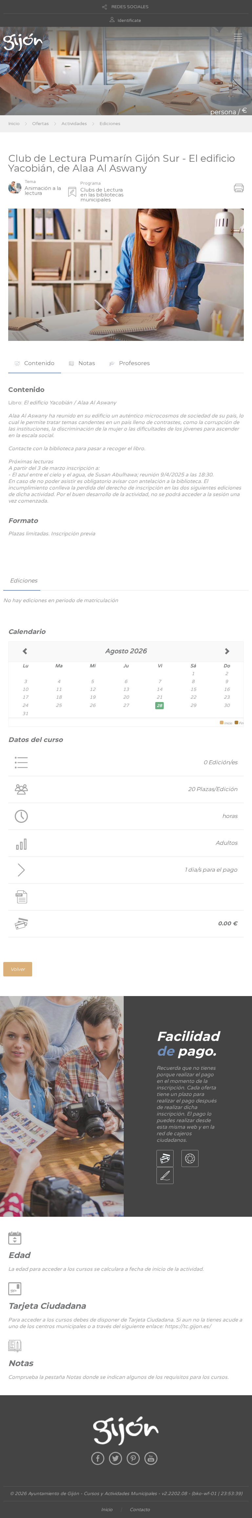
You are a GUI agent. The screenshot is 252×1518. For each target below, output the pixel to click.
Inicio (14, 123)
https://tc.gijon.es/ (188, 1326)
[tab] (34, 363)
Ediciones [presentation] (23, 580)
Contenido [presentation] (38, 363)
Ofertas (40, 123)
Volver (17, 969)
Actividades (74, 123)
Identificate (129, 20)
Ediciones (109, 123)
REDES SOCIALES (130, 6)
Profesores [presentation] (134, 363)
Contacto (140, 1509)
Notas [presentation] (86, 363)
